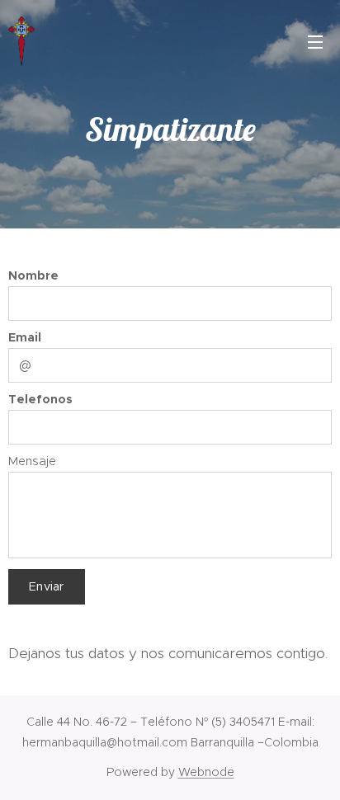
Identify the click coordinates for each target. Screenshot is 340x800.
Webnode (206, 772)
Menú (315, 41)
